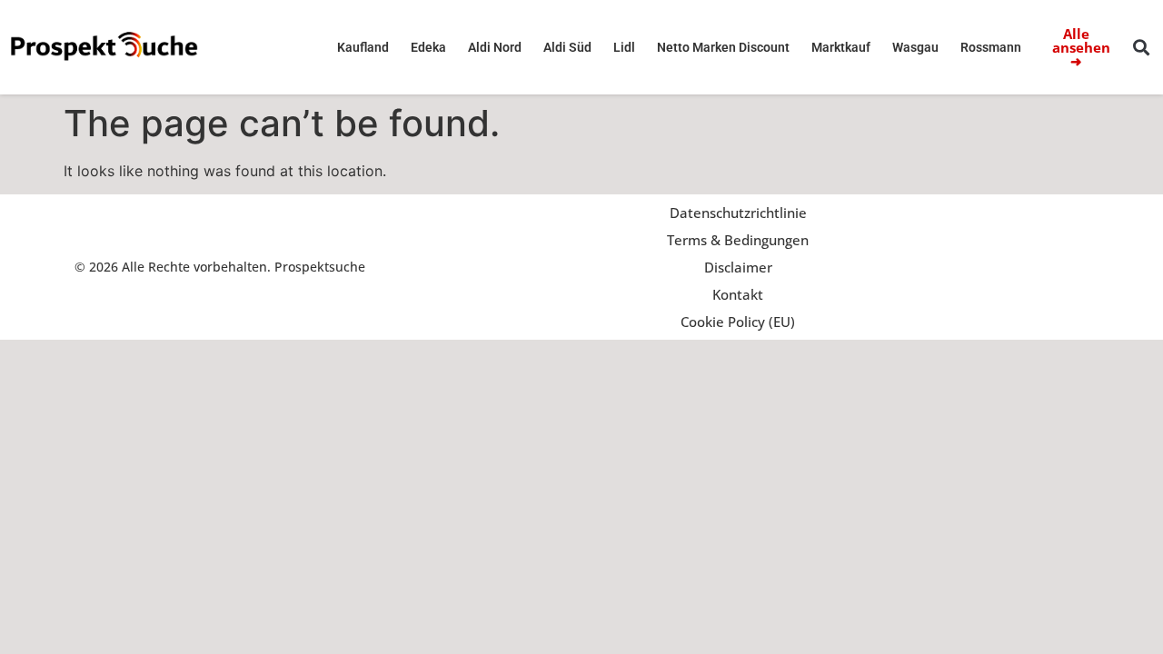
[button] (1142, 48)
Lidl (624, 47)
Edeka (428, 47)
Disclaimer (738, 267)
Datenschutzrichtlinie (738, 212)
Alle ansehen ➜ (1081, 47)
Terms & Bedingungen (738, 240)
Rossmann (990, 47)
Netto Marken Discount (723, 47)
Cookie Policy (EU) (738, 321)
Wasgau (915, 47)
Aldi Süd (567, 47)
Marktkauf (840, 47)
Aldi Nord (495, 47)
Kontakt (737, 294)
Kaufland (363, 47)
